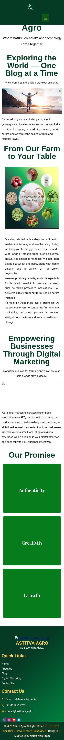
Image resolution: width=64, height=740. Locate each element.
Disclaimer (39, 730)
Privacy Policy (24, 730)
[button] (45, 17)
